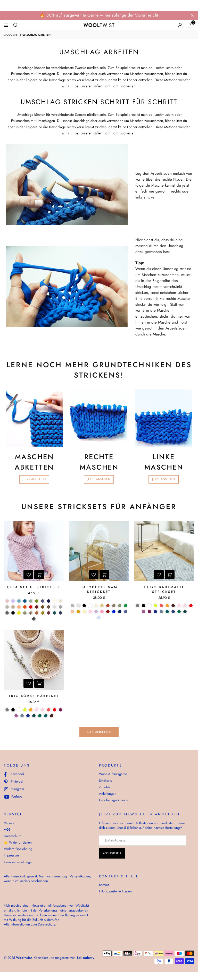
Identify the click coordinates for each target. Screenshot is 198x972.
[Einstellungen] (180, 25)
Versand (9, 823)
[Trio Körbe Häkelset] (34, 660)
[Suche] (15, 24)
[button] (189, 25)
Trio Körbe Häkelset (34, 695)
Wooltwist (11, 35)
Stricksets (105, 780)
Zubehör (105, 787)
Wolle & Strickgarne (113, 773)
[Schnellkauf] (39, 574)
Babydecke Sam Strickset (99, 589)
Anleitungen (107, 793)
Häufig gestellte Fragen (115, 891)
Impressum (11, 855)
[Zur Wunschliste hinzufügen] (28, 574)
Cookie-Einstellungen (19, 862)
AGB (7, 829)
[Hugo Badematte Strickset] (164, 551)
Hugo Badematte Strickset (164, 589)
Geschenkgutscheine (113, 800)
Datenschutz (12, 835)
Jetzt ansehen (34, 479)
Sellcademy (85, 957)
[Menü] (6, 24)
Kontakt (104, 884)
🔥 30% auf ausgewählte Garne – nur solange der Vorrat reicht (99, 15)
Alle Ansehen (99, 731)
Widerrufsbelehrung (18, 848)
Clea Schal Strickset (34, 587)
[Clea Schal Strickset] (34, 551)
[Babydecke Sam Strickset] (99, 551)
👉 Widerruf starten (18, 842)
